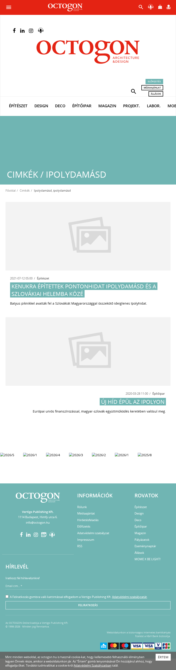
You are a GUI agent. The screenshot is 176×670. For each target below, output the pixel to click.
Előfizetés (154, 81)
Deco (60, 105)
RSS (79, 546)
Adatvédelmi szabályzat (93, 533)
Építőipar (81, 105)
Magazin (107, 105)
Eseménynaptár (145, 546)
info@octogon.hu (38, 522)
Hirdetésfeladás (88, 520)
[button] (133, 91)
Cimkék (25, 190)
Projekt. (131, 105)
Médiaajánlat (152, 87)
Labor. (154, 105)
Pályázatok (142, 540)
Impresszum (85, 540)
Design (41, 105)
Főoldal (11, 190)
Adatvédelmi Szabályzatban (92, 665)
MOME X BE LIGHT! (147, 559)
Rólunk (82, 507)
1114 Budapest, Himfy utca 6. (38, 517)
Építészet (18, 105)
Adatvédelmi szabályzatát (129, 597)
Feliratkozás (88, 605)
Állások (156, 93)
